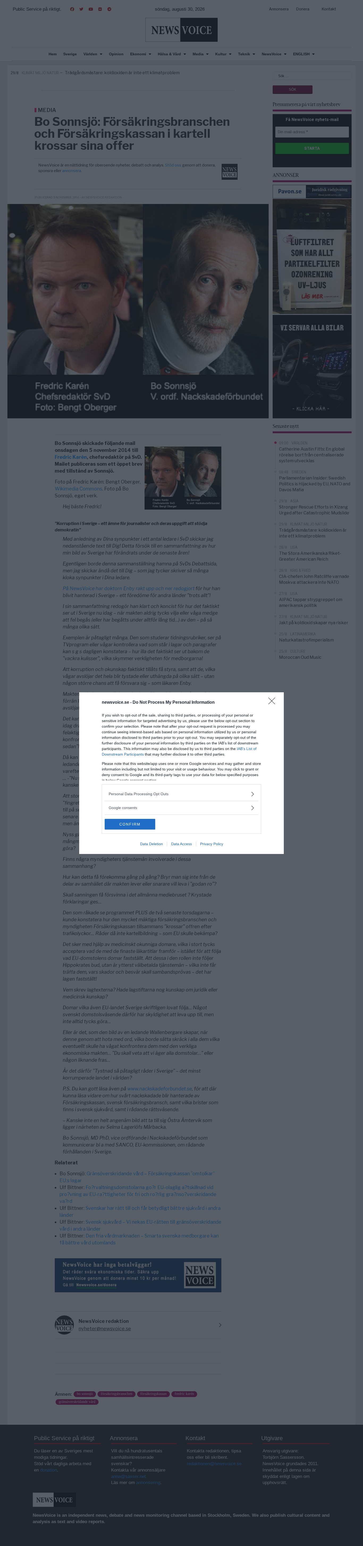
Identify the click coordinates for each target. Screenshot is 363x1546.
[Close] (273, 703)
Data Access (181, 844)
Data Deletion (151, 844)
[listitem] (181, 794)
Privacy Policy (211, 844)
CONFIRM (130, 824)
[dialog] (181, 773)
